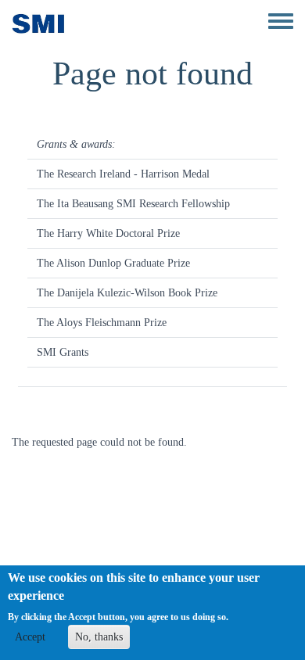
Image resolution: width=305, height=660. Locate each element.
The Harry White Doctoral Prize (108, 233)
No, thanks (99, 637)
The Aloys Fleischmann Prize (102, 322)
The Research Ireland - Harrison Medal (123, 174)
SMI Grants (62, 352)
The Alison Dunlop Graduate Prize (113, 263)
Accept (30, 637)
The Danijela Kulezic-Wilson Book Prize (127, 293)
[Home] (39, 23)
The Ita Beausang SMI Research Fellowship (133, 204)
